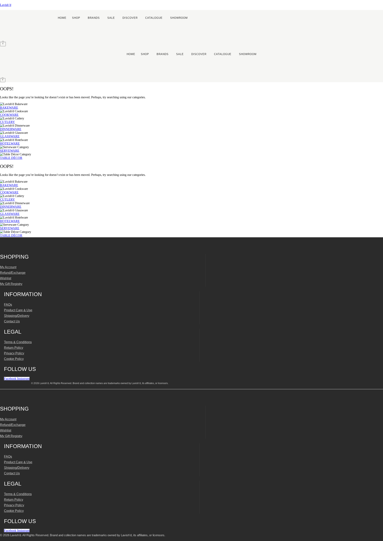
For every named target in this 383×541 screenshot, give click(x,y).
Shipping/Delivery (16, 315)
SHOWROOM (179, 17)
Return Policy (13, 347)
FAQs (8, 304)
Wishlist (5, 278)
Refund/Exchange (13, 272)
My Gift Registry (11, 284)
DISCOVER (130, 17)
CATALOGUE (154, 17)
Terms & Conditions (18, 342)
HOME (62, 17)
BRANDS (94, 17)
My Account (8, 267)
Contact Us (12, 321)
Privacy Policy (14, 353)
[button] (77, 18)
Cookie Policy (14, 359)
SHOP (76, 17)
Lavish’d (5, 5)
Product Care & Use (18, 310)
